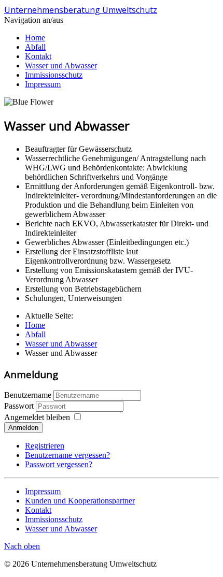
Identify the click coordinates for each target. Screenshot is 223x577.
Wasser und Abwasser (61, 65)
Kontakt (38, 56)
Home (35, 37)
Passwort (20, 405)
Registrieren (44, 445)
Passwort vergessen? (58, 464)
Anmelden (23, 427)
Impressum (43, 84)
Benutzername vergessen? (67, 455)
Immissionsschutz (53, 74)
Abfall (35, 46)
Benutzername (27, 395)
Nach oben (22, 546)
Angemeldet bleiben (37, 417)
